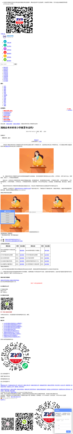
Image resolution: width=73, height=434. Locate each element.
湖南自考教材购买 (41, 389)
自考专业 (5, 73)
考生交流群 (6, 118)
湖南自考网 (9, 123)
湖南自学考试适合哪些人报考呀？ (12, 333)
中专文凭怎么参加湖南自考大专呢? (14, 241)
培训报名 (5, 78)
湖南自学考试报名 (5, 280)
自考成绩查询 (6, 113)
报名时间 (5, 69)
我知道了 (36, 140)
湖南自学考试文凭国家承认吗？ (12, 336)
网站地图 (7, 390)
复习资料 (5, 81)
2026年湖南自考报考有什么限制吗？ (12, 323)
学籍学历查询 (6, 115)
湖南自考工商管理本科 (30, 389)
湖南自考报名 (20, 389)
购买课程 (22, 255)
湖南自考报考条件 (5, 389)
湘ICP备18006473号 (16, 396)
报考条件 (5, 70)
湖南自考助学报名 (14, 280)
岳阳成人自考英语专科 (52, 389)
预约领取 (47, 250)
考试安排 (5, 72)
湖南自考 (7, 146)
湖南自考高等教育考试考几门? (12, 239)
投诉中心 (3, 399)
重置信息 (10, 233)
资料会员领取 (6, 119)
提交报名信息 (4, 233)
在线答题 (5, 76)
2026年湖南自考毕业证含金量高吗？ (12, 326)
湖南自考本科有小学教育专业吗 (23, 188)
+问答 (40, 141)
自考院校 (5, 75)
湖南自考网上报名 (8, 110)
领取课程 (22, 250)
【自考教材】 (69, 110)
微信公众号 (6, 116)
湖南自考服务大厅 (8, 121)
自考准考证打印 (7, 112)
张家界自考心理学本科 (64, 389)
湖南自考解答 (16, 123)
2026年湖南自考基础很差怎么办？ (12, 324)
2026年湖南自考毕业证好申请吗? (11, 327)
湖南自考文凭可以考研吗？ (10, 335)
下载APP (3, 33)
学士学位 (5, 79)
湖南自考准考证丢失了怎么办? (11, 332)
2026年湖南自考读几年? (9, 329)
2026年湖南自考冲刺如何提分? (11, 330)
